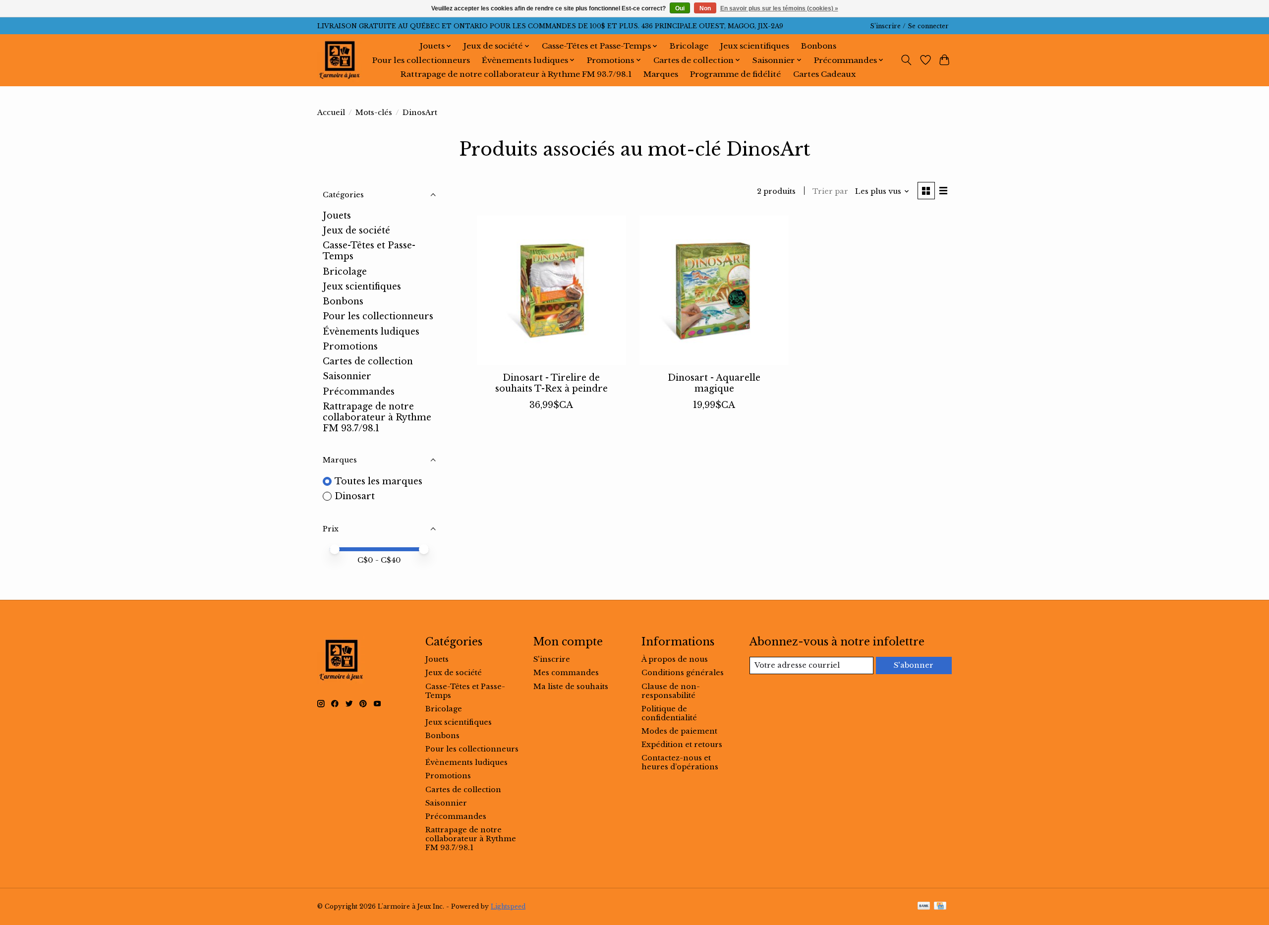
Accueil (331, 112)
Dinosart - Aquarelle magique (714, 383)
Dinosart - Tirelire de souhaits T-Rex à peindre (551, 383)
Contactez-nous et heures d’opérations (679, 762)
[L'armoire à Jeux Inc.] (339, 60)
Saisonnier (347, 376)
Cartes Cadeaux (824, 74)
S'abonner (913, 665)
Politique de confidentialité (669, 713)
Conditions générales (682, 672)
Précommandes (359, 391)
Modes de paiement (679, 731)
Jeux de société (356, 230)
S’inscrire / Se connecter (909, 26)
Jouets (337, 215)
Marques (660, 74)
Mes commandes (566, 672)
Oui (680, 8)
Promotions (350, 346)
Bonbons (818, 46)
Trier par (830, 191)
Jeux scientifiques (754, 46)
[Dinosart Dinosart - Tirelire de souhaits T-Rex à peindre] (551, 290)
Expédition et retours (681, 744)
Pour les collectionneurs (421, 60)
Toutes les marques (378, 481)
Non (705, 8)
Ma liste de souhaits (570, 686)
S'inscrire (551, 659)
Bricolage (689, 46)
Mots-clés (373, 112)
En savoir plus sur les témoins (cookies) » (779, 8)
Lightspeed (508, 906)
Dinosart (355, 496)
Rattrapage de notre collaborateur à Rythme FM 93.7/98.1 (516, 74)
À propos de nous (674, 659)
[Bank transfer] (924, 906)
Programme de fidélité (735, 74)
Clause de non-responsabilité (670, 691)
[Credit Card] (940, 906)
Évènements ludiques (371, 331)
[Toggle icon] (906, 60)
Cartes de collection (368, 361)
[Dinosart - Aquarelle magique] (714, 290)
